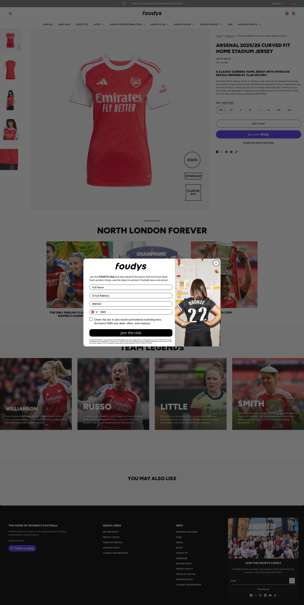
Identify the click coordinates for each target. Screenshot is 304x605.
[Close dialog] (216, 263)
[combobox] (94, 311)
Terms (149, 343)
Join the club (131, 332)
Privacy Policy (140, 343)
